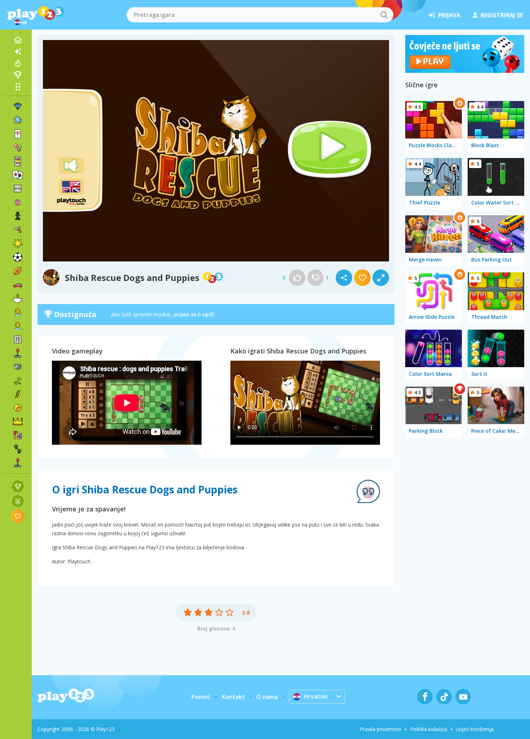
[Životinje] (18, 449)
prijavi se (185, 314)
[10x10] (18, 188)
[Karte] (18, 161)
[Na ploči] (18, 367)
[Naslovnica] (18, 40)
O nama (267, 697)
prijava (449, 15)
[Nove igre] (18, 52)
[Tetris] (18, 435)
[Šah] (18, 216)
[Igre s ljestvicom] (18, 486)
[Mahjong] (18, 134)
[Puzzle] (18, 120)
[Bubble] (18, 147)
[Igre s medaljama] (18, 501)
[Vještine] (18, 394)
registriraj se (502, 15)
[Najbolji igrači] (18, 75)
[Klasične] (18, 380)
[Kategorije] (18, 86)
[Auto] (18, 284)
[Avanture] (18, 408)
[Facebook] (425, 696)
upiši (208, 314)
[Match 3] (18, 106)
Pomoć (200, 697)
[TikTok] (444, 696)
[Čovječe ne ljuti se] (464, 71)
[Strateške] (18, 421)
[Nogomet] (18, 257)
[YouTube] (463, 696)
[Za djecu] (18, 326)
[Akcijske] (18, 230)
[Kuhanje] (18, 298)
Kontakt (233, 697)
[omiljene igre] (18, 516)
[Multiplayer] (18, 463)
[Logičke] (18, 202)
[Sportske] (18, 271)
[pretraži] (384, 14)
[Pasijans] (18, 175)
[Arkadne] (18, 353)
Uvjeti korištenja (475, 729)
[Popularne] (18, 63)
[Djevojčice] (18, 312)
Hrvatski (316, 696)
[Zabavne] (18, 243)
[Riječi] (18, 339)
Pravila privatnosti (380, 729)
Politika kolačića (428, 729)
